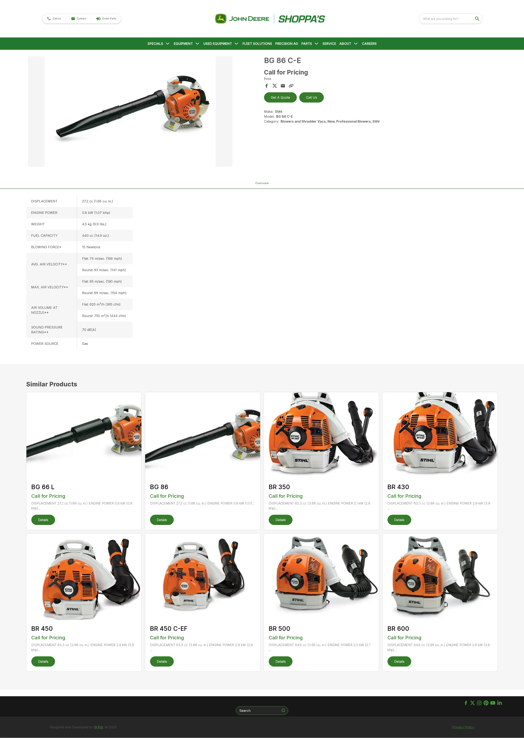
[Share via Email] (282, 85)
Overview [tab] (262, 183)
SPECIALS (155, 44)
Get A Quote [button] (280, 97)
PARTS (306, 44)
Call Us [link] (311, 97)
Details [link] (43, 520)
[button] (54, 18)
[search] (477, 18)
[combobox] (450, 19)
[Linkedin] (499, 702)
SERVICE (329, 44)
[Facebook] (465, 702)
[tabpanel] (144, 112)
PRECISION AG (286, 44)
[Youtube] (492, 702)
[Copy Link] (291, 85)
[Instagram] (479, 702)
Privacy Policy (463, 727)
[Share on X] (274, 85)
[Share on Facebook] (266, 85)
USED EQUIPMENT (217, 44)
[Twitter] (472, 702)
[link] (106, 18)
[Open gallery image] (130, 111)
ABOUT (345, 44)
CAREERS (369, 44)
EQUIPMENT (183, 44)
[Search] (283, 710)
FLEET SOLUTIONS (257, 44)
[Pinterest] (486, 702)
